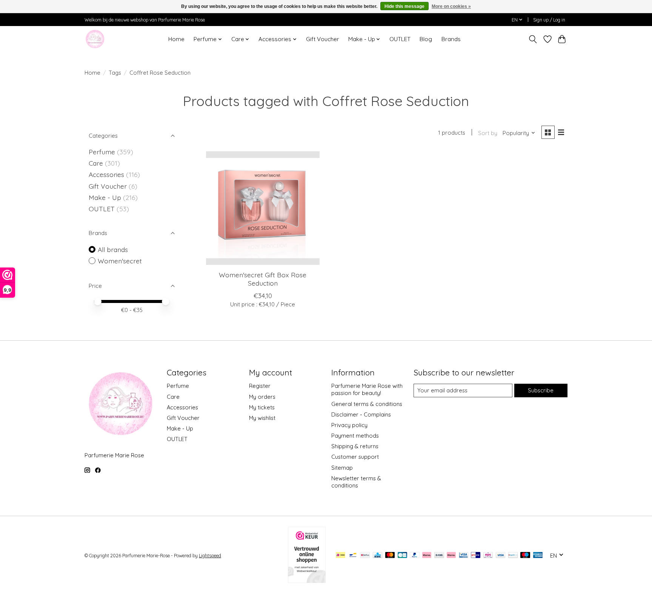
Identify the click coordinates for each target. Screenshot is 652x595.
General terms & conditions (366, 403)
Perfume (102, 152)
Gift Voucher (322, 39)
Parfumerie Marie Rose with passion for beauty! (367, 389)
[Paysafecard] (513, 555)
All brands (113, 249)
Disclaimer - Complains (361, 414)
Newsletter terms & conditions (356, 482)
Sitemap (342, 467)
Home (176, 39)
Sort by (487, 133)
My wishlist (262, 417)
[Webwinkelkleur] (307, 580)
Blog (426, 39)
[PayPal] (415, 555)
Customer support (355, 456)
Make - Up (106, 197)
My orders (262, 396)
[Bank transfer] (439, 555)
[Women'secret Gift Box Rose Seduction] (263, 208)
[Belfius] (365, 555)
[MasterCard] (390, 555)
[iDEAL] (340, 555)
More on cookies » (451, 6)
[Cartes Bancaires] (402, 555)
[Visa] (501, 555)
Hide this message (404, 6)
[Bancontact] (353, 555)
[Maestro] (525, 555)
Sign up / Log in (549, 20)
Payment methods (355, 435)
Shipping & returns (354, 446)
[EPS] (488, 555)
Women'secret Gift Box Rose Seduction (262, 279)
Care (97, 163)
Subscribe (541, 390)
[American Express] (538, 555)
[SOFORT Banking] (451, 555)
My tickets (262, 407)
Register (260, 385)
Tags (115, 72)
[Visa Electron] (463, 555)
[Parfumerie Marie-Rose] (95, 39)
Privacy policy (349, 425)
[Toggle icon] (532, 39)
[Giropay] (475, 555)
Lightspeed (210, 555)
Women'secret (120, 261)
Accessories (107, 174)
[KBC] (377, 555)
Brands (451, 39)
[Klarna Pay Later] (426, 555)
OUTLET (400, 39)
